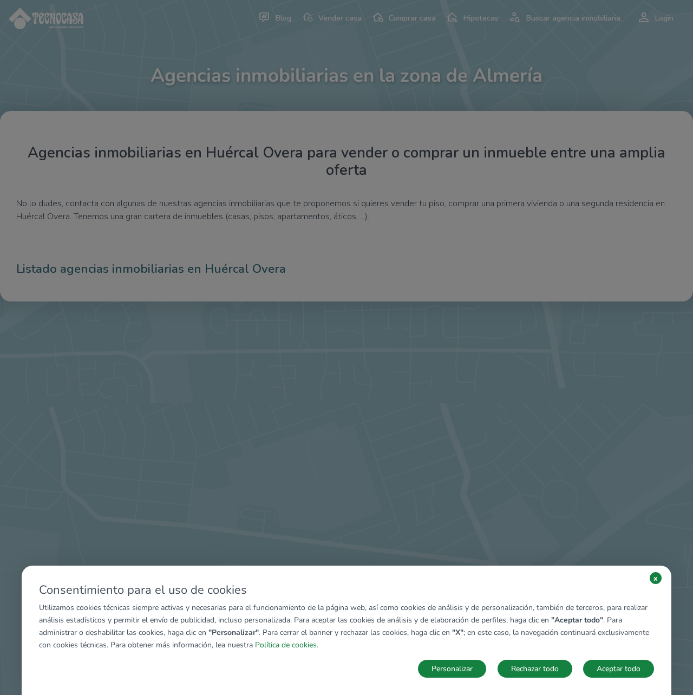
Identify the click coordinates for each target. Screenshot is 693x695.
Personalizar (452, 669)
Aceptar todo (618, 669)
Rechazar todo (535, 669)
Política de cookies (286, 645)
